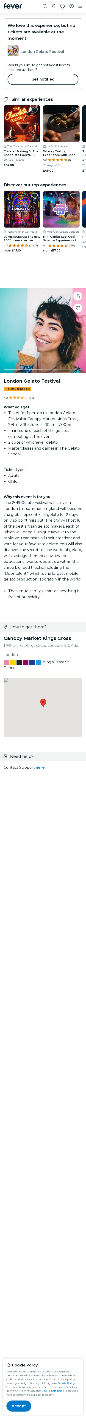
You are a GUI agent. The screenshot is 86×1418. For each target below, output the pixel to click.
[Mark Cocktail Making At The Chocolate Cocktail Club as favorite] (35, 110)
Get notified (43, 79)
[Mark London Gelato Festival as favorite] (77, 308)
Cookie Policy (66, 1383)
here (40, 767)
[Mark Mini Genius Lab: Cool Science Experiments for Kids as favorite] (74, 196)
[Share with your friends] (77, 296)
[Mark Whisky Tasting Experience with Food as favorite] (74, 110)
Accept (19, 1406)
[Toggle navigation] (80, 6)
